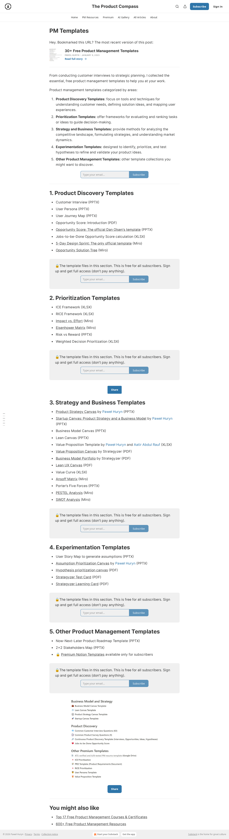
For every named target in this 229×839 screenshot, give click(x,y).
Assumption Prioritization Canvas (82, 563)
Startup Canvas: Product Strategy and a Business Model (101, 418)
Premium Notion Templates (82, 654)
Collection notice (50, 834)
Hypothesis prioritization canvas (82, 570)
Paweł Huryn (72, 55)
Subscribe (199, 6)
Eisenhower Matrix (70, 328)
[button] (74, 17)
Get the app (129, 834)
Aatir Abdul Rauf (147, 445)
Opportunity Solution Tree (76, 250)
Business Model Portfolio (76, 458)
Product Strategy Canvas (76, 412)
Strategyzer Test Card (73, 577)
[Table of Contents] (3, 419)
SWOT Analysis (68, 500)
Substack (192, 834)
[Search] (177, 6)
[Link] (44, 193)
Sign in (218, 6)
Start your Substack (107, 834)
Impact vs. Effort (69, 321)
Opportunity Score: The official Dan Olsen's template (98, 230)
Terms (37, 834)
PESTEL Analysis (69, 493)
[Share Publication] (185, 6)
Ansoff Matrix (66, 479)
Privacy (28, 834)
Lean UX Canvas (69, 465)
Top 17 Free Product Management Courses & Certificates (101, 817)
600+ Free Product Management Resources (91, 824)
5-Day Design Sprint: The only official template (94, 243)
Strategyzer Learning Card (77, 584)
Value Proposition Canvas (76, 451)
